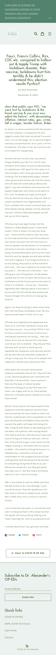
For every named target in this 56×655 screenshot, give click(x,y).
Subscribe (28, 597)
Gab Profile (11, 630)
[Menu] (49, 34)
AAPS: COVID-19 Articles (17, 623)
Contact (9, 637)
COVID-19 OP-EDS (14, 616)
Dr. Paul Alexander (31, 649)
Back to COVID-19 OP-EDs (30, 553)
